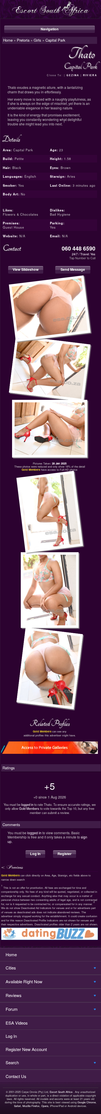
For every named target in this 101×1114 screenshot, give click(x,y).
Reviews (14, 995)
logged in (27, 804)
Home (11, 954)
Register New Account (26, 1049)
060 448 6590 (78, 248)
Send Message (73, 269)
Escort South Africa (61, 1092)
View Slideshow (26, 269)
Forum (12, 1009)
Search (12, 1062)
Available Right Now (24, 981)
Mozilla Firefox (31, 1106)
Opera (44, 1106)
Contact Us (16, 1076)
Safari (17, 1106)
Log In (35, 853)
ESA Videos (17, 1023)
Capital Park (55, 40)
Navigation (50, 28)
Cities (11, 968)
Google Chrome (86, 1102)
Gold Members (29, 808)
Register (65, 853)
